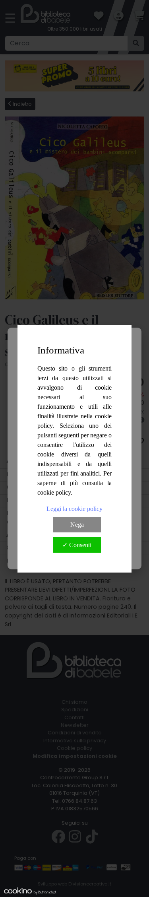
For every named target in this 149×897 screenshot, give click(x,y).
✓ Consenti (76, 545)
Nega (77, 524)
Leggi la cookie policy (74, 508)
